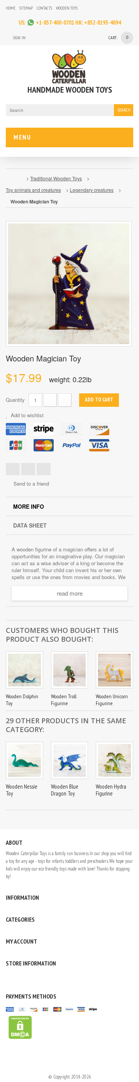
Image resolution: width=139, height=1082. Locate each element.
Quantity (15, 399)
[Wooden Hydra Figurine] (114, 760)
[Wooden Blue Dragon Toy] (69, 760)
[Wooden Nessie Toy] (24, 760)
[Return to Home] (14, 178)
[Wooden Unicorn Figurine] (114, 670)
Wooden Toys (67, 8)
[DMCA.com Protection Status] (19, 1027)
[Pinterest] (29, 978)
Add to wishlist (26, 415)
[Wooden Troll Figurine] (69, 670)
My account (21, 941)
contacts (44, 8)
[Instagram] (85, 8)
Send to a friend (31, 483)
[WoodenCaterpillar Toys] (69, 66)
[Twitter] (19, 978)
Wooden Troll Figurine (63, 700)
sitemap (26, 8)
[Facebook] (96, 8)
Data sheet (30, 525)
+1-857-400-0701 (55, 22)
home (10, 8)
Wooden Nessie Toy (21, 790)
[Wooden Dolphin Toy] (24, 670)
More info (28, 506)
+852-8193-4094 (102, 22)
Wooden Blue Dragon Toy (64, 790)
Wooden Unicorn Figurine (112, 700)
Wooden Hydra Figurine (111, 790)
